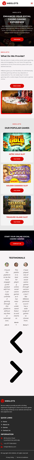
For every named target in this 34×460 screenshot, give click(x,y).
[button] (31, 3)
